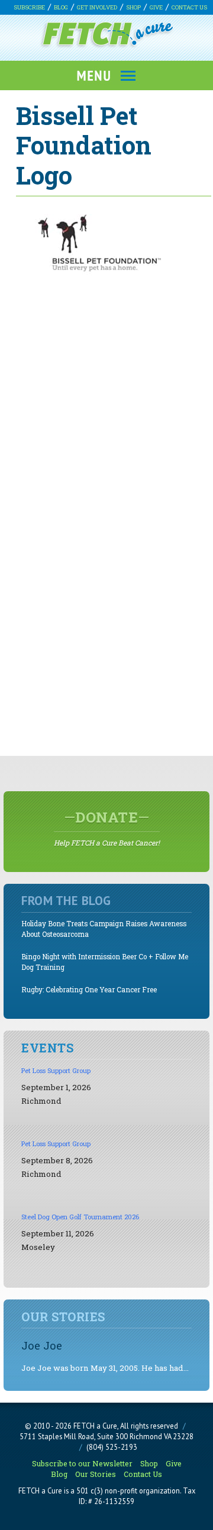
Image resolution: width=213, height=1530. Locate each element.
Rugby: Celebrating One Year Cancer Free (89, 989)
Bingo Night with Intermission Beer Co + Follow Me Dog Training (104, 962)
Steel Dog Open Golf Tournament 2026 (80, 1216)
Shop (133, 7)
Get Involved (97, 7)
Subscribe (29, 7)
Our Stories (95, 1474)
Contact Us (189, 7)
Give (156, 7)
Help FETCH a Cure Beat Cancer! (107, 828)
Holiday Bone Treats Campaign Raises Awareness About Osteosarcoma (103, 929)
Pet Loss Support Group (56, 1070)
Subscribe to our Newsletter (82, 1463)
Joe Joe (41, 1345)
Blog (61, 7)
